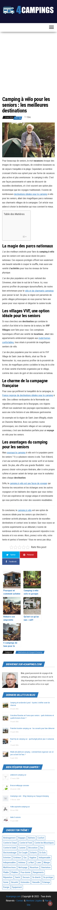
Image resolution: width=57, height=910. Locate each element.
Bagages (22, 837)
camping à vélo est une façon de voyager (28, 483)
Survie (5, 882)
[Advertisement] (28, 63)
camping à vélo (25, 510)
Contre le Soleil (9, 847)
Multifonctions (9, 867)
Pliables (14, 872)
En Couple (23, 852)
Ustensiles (25, 882)
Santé (17, 877)
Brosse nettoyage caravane (19, 785)
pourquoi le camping (16, 452)
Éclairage (46, 882)
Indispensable (44, 857)
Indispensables (9, 862)
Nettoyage (22, 867)
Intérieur (21, 862)
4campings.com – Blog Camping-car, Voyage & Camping (29, 796)
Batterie (31, 837)
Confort (41, 837)
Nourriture (34, 867)
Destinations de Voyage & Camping (30, 652)
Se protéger (48, 877)
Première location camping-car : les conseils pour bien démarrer (32, 728)
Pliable (6, 872)
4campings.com (13, 896)
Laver (39, 862)
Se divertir (36, 877)
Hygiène (33, 857)
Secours (26, 877)
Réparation (7, 877)
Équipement (17, 887)
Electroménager (10, 852)
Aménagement (9, 837)
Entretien (7, 857)
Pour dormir (25, 872)
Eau (41, 847)
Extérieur (17, 857)
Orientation (46, 867)
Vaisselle (36, 882)
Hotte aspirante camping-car (20, 807)
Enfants (33, 852)
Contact (20, 900)
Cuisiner (22, 847)
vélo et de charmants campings (39, 290)
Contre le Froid (25, 842)
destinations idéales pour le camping (30, 194)
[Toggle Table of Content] (24, 236)
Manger (47, 862)
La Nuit (31, 862)
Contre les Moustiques (44, 842)
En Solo (42, 852)
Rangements (38, 872)
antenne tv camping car (18, 775)
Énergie (6, 887)
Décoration (33, 847)
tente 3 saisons (15, 817)
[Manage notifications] (50, 903)
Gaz (25, 857)
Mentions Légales (34, 900)
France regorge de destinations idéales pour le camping (27, 395)
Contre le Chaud (10, 842)
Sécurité (14, 882)
